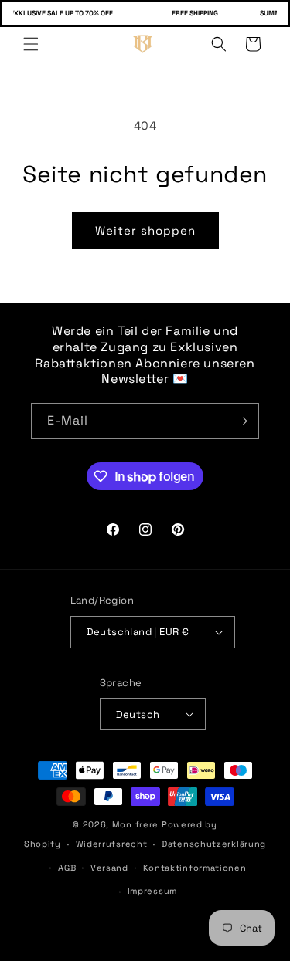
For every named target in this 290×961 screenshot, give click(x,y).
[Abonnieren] (241, 421)
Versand (109, 867)
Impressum (152, 890)
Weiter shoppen (145, 230)
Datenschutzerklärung (214, 843)
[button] (31, 44)
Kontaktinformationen (195, 867)
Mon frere (135, 824)
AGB (67, 867)
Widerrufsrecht (112, 843)
